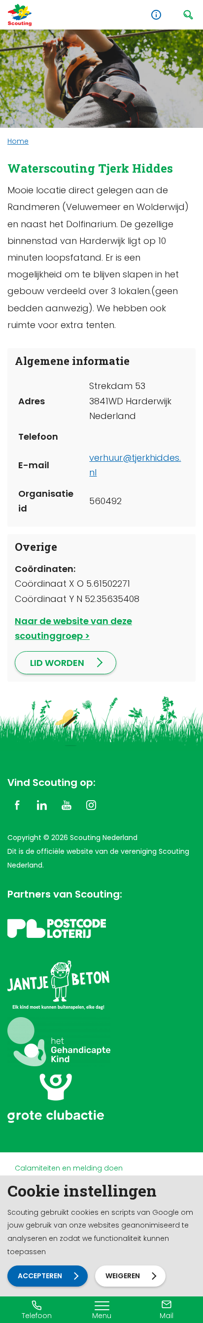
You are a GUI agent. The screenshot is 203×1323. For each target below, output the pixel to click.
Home (18, 141)
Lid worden (57, 663)
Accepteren (40, 1276)
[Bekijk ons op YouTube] (66, 804)
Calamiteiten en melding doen (69, 1168)
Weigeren (122, 1276)
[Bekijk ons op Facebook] (17, 804)
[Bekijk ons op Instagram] (91, 804)
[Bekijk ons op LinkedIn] (42, 804)
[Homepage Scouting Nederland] (19, 15)
